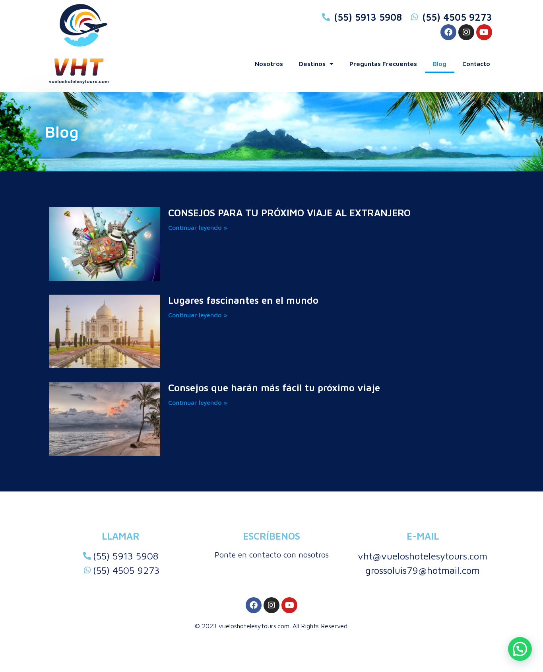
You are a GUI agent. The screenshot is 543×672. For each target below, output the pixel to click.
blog (439, 63)
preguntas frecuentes (383, 63)
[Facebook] (448, 32)
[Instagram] (466, 32)
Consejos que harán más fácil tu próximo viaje (274, 387)
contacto (476, 63)
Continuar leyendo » (197, 227)
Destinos (312, 63)
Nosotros (269, 63)
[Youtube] (484, 32)
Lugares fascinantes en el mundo (243, 300)
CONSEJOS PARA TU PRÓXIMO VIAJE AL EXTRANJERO (289, 212)
